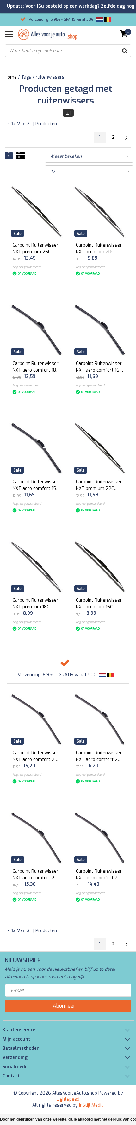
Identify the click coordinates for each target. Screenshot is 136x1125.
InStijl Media (91, 1105)
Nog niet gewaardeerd (27, 267)
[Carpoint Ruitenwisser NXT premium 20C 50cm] (100, 211)
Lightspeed (68, 1099)
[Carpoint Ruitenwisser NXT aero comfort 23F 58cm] (100, 838)
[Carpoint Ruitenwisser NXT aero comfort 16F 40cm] (100, 330)
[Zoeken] (124, 50)
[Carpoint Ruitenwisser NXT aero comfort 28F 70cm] (36, 719)
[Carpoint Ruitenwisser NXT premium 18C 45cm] (36, 566)
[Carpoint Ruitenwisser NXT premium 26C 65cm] (36, 211)
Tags (26, 77)
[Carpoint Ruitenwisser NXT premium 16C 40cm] (100, 566)
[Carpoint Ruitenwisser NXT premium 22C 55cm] (100, 448)
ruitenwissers (50, 77)
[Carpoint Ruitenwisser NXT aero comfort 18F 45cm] (36, 330)
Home (11, 77)
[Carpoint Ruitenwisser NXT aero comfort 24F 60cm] (36, 838)
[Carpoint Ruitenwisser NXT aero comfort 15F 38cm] (36, 448)
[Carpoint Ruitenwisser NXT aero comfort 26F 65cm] (100, 719)
